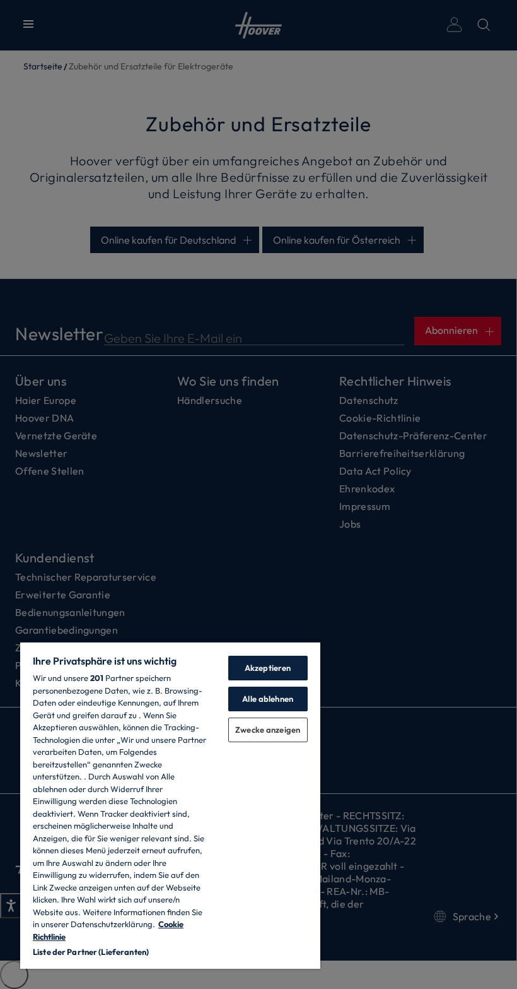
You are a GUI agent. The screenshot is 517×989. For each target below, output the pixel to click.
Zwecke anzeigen (267, 730)
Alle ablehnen (267, 699)
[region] (170, 805)
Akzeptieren (268, 668)
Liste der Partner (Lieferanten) (91, 952)
